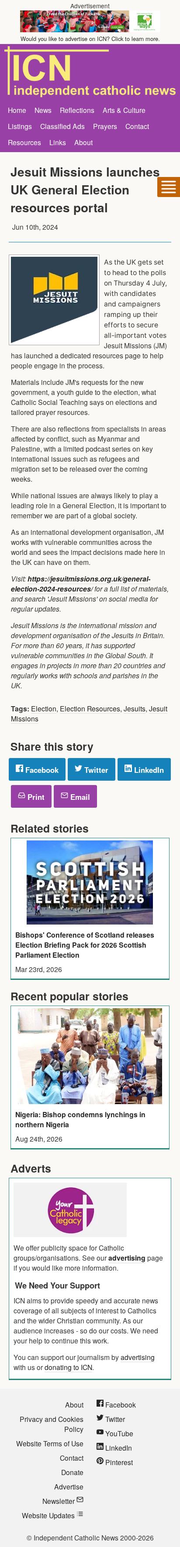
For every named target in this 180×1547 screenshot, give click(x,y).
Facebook (41, 770)
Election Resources (90, 708)
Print (35, 797)
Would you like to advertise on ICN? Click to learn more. (90, 38)
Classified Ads (62, 126)
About (83, 142)
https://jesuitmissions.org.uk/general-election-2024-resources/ (80, 584)
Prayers (105, 126)
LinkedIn (148, 770)
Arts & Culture (124, 110)
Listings (20, 126)
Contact (137, 126)
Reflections (77, 110)
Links (57, 142)
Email (79, 797)
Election (43, 708)
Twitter (95, 770)
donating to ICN (68, 1367)
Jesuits (134, 708)
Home (17, 110)
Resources (24, 142)
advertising (126, 1258)
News (43, 110)
